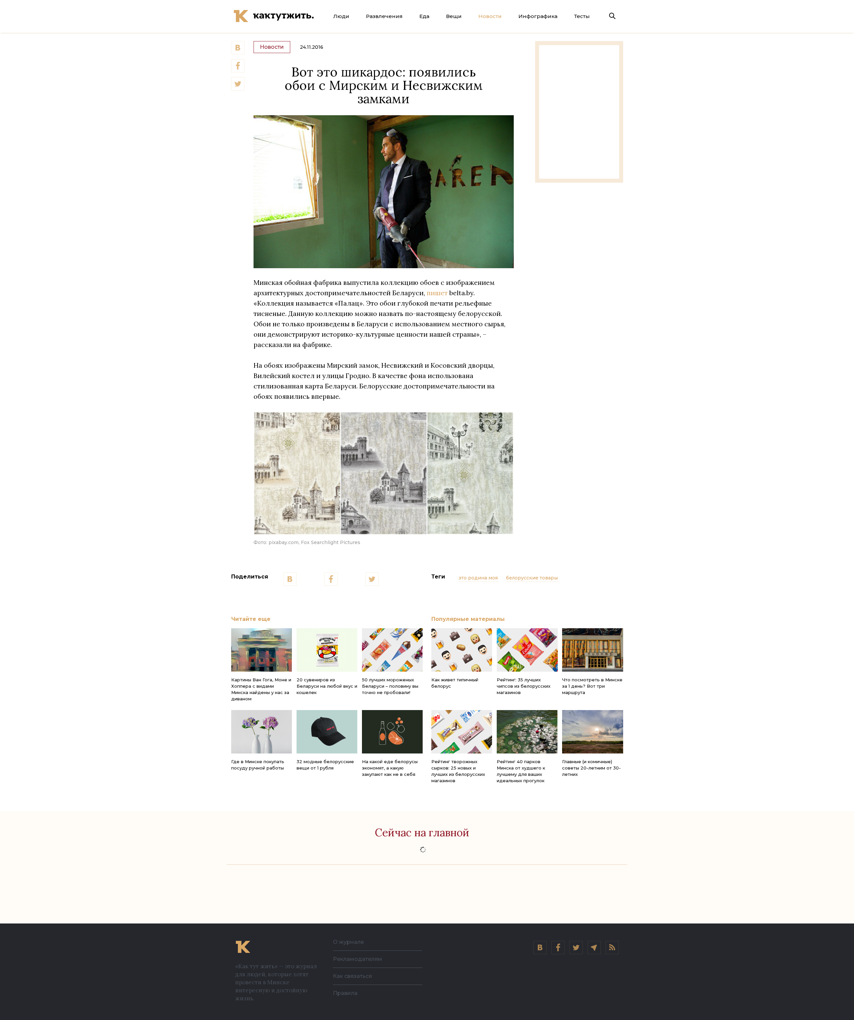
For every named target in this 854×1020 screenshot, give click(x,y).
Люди (341, 16)
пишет (437, 293)
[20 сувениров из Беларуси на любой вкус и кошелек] (327, 650)
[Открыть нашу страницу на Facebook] (558, 947)
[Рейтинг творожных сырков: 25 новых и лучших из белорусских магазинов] (461, 731)
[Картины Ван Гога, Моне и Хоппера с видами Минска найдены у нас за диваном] (261, 650)
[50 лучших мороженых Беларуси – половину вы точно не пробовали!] (392, 650)
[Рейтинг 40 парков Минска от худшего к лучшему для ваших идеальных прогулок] (527, 731)
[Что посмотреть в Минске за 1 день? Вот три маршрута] (592, 650)
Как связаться (352, 976)
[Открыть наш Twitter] (576, 947)
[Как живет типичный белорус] (461, 650)
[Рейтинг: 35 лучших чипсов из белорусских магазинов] (527, 650)
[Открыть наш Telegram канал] (594, 947)
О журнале (348, 942)
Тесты (582, 16)
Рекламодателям (357, 959)
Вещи (454, 16)
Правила (345, 993)
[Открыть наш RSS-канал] (612, 947)
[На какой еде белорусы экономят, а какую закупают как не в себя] (392, 731)
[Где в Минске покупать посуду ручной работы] (261, 731)
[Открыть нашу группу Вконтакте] (540, 947)
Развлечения (384, 16)
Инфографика (537, 16)
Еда (424, 16)
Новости (490, 16)
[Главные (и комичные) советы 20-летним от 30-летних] (592, 731)
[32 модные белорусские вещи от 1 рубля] (327, 731)
